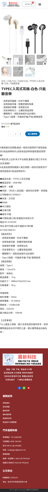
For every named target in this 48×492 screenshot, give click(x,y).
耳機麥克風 (23, 81)
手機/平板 (11, 81)
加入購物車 (32, 133)
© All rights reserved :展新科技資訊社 (24, 489)
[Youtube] (28, 387)
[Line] (24, 387)
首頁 (3, 81)
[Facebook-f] (19, 387)
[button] (39, 4)
